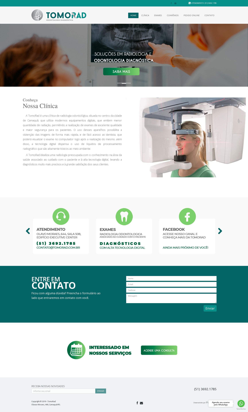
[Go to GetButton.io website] (241, 409)
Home (133, 15)
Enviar (210, 308)
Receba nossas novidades (48, 386)
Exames (158, 15)
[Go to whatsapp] (241, 403)
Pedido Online (191, 15)
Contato (209, 15)
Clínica (145, 15)
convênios (173, 15)
